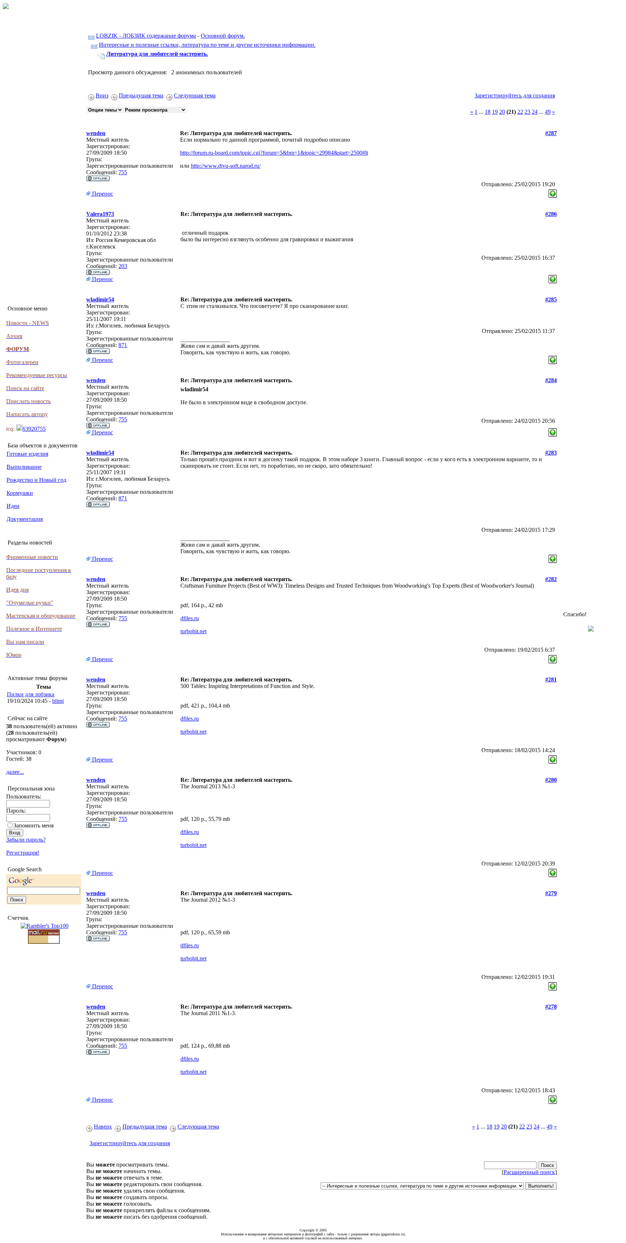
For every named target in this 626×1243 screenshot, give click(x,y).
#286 (551, 214)
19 (495, 112)
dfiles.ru (189, 618)
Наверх (103, 1126)
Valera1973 (100, 214)
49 (548, 112)
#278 (551, 1007)
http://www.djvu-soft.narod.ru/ (225, 166)
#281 (551, 679)
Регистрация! (22, 853)
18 (488, 112)
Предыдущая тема (141, 95)
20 (502, 112)
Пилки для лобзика (30, 694)
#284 (551, 380)
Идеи (13, 506)
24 (535, 112)
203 (122, 266)
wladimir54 (100, 299)
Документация (25, 519)
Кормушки (20, 493)
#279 (551, 893)
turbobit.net (193, 631)
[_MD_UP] (552, 192)
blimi (58, 701)
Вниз (102, 95)
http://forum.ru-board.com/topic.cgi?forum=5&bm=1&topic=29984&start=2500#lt (274, 153)
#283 (551, 453)
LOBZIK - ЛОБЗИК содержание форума (146, 36)
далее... (15, 772)
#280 (551, 780)
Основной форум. (223, 36)
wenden (95, 133)
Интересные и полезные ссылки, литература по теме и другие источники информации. (207, 45)
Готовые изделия (27, 454)
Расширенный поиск (529, 1172)
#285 (551, 299)
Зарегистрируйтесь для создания (515, 95)
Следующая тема (195, 95)
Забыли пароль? (26, 840)
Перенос (102, 194)
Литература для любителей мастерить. (157, 54)
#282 (551, 579)
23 (527, 112)
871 (122, 345)
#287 (551, 133)
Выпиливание (24, 467)
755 (122, 172)
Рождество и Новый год (36, 480)
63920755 (34, 429)
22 (520, 112)
